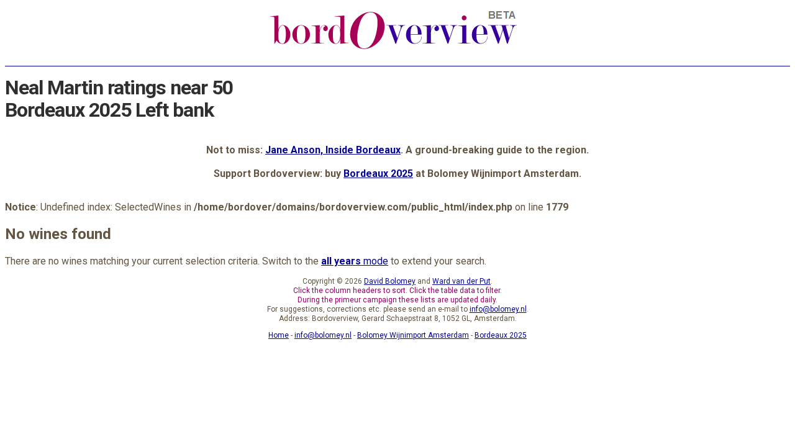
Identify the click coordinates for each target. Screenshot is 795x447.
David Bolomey (390, 281)
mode (354, 261)
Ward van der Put (461, 281)
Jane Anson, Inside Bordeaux (333, 150)
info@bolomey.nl (498, 309)
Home (278, 335)
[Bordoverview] (394, 47)
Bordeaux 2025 (378, 173)
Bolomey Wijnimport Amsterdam (413, 335)
